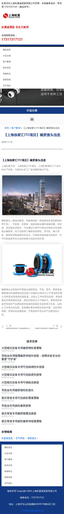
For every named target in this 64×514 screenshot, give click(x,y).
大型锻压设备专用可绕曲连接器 (20, 382)
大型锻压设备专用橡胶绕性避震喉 (21, 347)
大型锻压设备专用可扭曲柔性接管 (21, 374)
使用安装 (7, 79)
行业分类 (7, 56)
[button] (32, 119)
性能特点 (7, 73)
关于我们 (7, 85)
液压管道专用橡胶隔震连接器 (18, 413)
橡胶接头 (32, 438)
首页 (6, 128)
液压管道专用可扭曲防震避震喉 (20, 397)
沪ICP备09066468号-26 (32, 510)
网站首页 (7, 50)
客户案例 (7, 62)
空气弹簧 (20, 438)
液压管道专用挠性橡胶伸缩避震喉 (21, 421)
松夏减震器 (7, 438)
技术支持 (7, 68)
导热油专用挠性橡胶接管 (16, 405)
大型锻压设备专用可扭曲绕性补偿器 (22, 366)
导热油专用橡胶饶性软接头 (17, 390)
